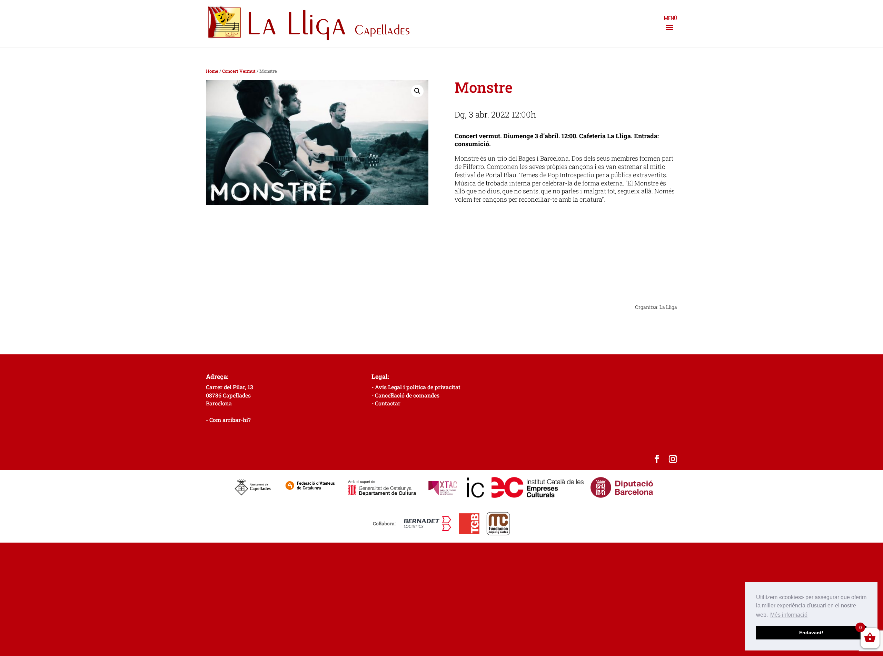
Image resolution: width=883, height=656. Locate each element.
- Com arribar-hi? (228, 419)
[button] (417, 91)
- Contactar (385, 403)
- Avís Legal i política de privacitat (415, 387)
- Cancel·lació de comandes (405, 395)
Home (212, 71)
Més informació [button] (788, 615)
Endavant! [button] (811, 632)
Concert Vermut (239, 71)
